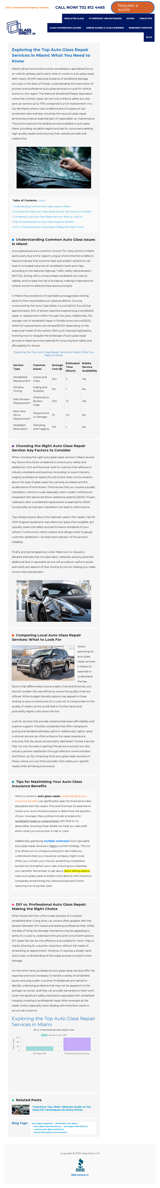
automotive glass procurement (50, 1132)
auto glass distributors (75, 1126)
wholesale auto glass (66, 1123)
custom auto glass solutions (48, 1129)
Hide (41, 200)
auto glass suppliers (42, 1123)
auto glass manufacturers (47, 1126)
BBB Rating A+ (80, 1174)
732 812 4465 (92, 7)
